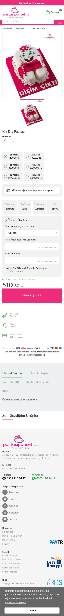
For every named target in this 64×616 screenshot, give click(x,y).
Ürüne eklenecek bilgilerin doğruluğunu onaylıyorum (29, 270)
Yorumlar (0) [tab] (10, 382)
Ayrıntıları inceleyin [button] (15, 602)
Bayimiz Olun (8, 540)
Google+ (13, 506)
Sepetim (54, 12)
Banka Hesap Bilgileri (12, 536)
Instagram (14, 513)
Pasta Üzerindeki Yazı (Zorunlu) (20, 240)
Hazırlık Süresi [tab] (12, 373)
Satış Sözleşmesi (9, 572)
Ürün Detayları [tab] (40, 373)
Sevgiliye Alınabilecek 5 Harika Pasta (19, 584)
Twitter (12, 499)
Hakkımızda (7, 532)
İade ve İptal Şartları (11, 560)
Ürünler (21, 29)
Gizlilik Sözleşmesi (10, 568)
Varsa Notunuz (12, 254)
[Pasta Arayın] (60, 22)
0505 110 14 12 (16, 478)
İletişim (5, 544)
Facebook (14, 492)
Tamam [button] (32, 610)
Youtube (13, 519)
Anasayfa (7, 29)
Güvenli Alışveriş (10, 556)
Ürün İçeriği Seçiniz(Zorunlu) (19, 226)
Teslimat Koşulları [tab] (38, 382)
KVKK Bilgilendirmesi (12, 564)
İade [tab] (5, 390)
